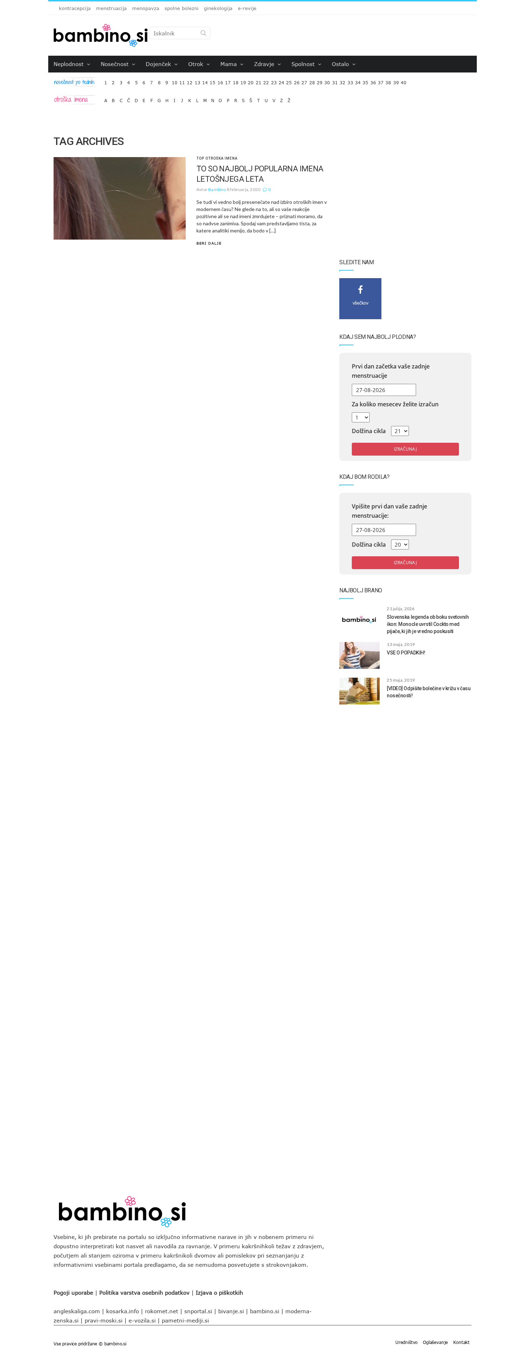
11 (182, 81)
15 (212, 81)
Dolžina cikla (369, 431)
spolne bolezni (182, 8)
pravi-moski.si (103, 1320)
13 (197, 81)
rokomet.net (161, 1311)
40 (403, 81)
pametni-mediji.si (185, 1320)
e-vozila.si (142, 1320)
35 (365, 81)
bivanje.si (231, 1311)
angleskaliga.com (77, 1311)
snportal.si (198, 1311)
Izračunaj (405, 449)
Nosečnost (115, 64)
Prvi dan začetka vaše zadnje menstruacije (391, 371)
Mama (229, 64)
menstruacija (111, 8)
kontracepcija (75, 8)
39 (396, 81)
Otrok (196, 64)
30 (327, 81)
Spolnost (303, 64)
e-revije (247, 8)
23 (274, 81)
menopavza (145, 8)
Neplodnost (69, 64)
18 (236, 81)
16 (220, 81)
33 (350, 81)
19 (243, 81)
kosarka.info (122, 1311)
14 (205, 81)
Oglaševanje (435, 1342)
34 (358, 81)
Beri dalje (208, 243)
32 (342, 81)
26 (297, 81)
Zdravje (265, 64)
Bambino (217, 189)
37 (381, 81)
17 (228, 81)
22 (266, 81)
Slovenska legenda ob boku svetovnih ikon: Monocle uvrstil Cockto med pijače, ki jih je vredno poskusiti (428, 624)
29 (319, 81)
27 (304, 81)
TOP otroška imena (217, 158)
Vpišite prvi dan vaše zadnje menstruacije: (389, 511)
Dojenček (159, 64)
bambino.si (264, 1311)
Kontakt (461, 1342)
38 (388, 81)
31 (335, 81)
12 (189, 81)
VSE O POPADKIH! (406, 653)
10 (175, 81)
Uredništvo (406, 1342)
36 (373, 81)
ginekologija (218, 8)
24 (281, 81)
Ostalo (341, 64)
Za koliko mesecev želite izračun (395, 404)
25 (289, 81)
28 (312, 81)
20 (251, 81)
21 (258, 81)
